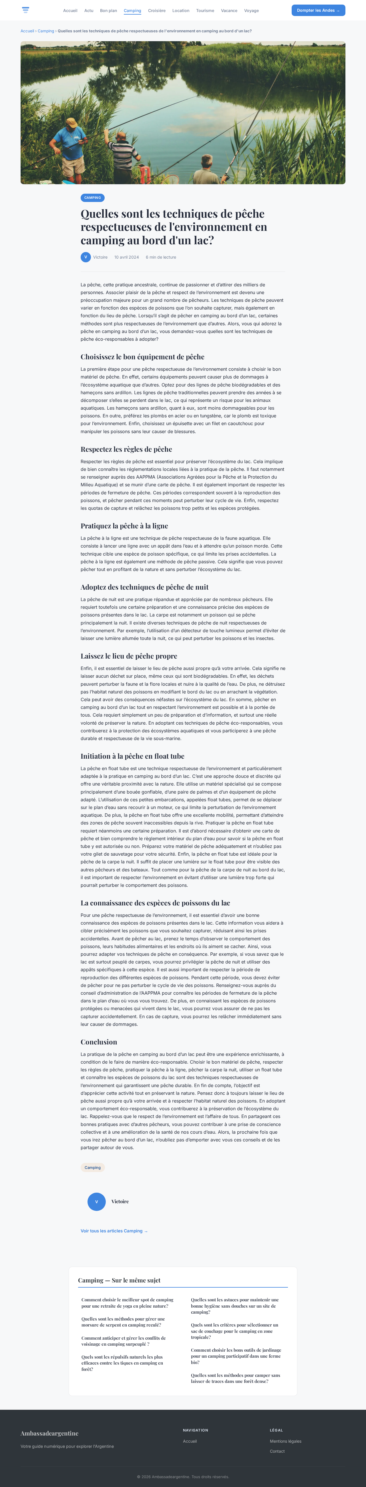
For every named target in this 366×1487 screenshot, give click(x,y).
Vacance (229, 10)
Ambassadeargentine (49, 1433)
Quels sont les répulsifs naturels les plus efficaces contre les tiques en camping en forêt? (122, 1363)
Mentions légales (285, 1441)
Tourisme (205, 10)
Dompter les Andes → (318, 10)
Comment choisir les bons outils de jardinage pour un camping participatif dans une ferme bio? (236, 1356)
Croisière (157, 10)
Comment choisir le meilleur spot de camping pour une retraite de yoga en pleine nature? (127, 1302)
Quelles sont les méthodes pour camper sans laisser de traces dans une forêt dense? (235, 1378)
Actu (88, 10)
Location (180, 10)
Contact (277, 1451)
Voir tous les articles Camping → (114, 1231)
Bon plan (108, 10)
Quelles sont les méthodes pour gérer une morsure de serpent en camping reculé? (123, 1322)
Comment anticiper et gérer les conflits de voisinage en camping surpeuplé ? (123, 1341)
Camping (132, 10)
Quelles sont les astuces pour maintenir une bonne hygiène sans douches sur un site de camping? (235, 1306)
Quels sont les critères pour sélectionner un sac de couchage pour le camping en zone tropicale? (234, 1331)
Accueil (70, 10)
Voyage (251, 10)
